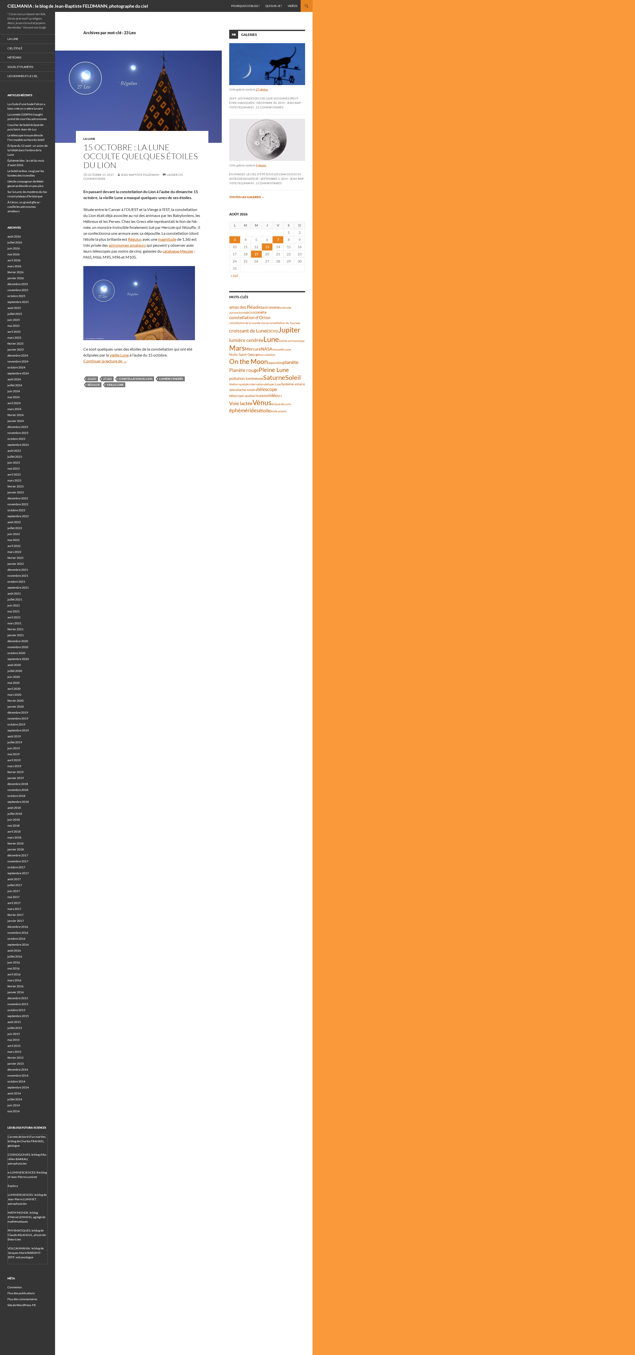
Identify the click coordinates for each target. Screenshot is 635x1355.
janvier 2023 (15, 492)
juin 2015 (13, 1034)
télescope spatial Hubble (248, 395)
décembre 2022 (17, 498)
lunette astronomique (292, 340)
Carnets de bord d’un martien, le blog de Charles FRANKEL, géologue (27, 1141)
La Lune (89, 139)
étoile (265, 410)
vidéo (272, 395)
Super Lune (274, 384)
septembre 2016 (18, 944)
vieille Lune (119, 355)
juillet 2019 (14, 742)
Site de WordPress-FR (21, 1305)
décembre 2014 (17, 1069)
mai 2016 (13, 968)
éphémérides (244, 410)
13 (267, 247)
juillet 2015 (14, 1028)
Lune (271, 339)
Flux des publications (21, 1293)
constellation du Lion (135, 378)
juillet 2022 (14, 528)
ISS (276, 331)
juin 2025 (13, 320)
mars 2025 (14, 337)
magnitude (167, 239)
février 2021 (15, 629)
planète (290, 362)
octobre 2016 (16, 938)
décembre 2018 (17, 784)
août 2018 (14, 808)
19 (256, 254)
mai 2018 (13, 825)
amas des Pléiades (245, 307)
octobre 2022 (16, 510)
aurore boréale (239, 312)
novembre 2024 (17, 361)
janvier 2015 (15, 1063)
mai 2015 (13, 1040)
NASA (266, 349)
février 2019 (15, 772)
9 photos (261, 165)
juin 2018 (13, 819)
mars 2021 (14, 623)
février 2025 (15, 343)
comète (260, 312)
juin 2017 (13, 891)
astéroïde (285, 307)
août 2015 (14, 1022)
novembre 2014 (17, 1075)
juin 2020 (13, 677)
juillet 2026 (14, 242)
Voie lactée (241, 403)
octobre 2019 (16, 724)
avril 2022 (14, 546)
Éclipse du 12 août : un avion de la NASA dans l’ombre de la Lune (27, 150)
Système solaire (293, 384)
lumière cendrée (171, 378)
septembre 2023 (18, 445)
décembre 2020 (17, 641)
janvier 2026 (15, 278)
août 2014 (14, 1093)
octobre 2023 (16, 439)
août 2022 (14, 522)
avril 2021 (14, 617)
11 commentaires (269, 107)
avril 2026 (14, 260)
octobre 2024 (16, 367)
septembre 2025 (18, 302)
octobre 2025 (16, 296)
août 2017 (14, 879)
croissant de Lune (247, 330)
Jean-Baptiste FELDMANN (140, 175)
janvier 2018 (15, 849)
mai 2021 (13, 611)
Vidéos (292, 5)
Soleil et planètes (20, 66)
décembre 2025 (17, 284)
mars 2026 (14, 266)
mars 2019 (14, 766)
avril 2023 (14, 474)
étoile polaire (278, 411)
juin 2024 (13, 391)
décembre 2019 (17, 712)
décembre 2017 (17, 855)
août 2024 (14, 379)
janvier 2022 (15, 564)
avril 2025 (14, 331)
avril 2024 (14, 403)
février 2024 (15, 415)
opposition (275, 363)
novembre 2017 (17, 861)
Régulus (135, 239)
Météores (14, 57)
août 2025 (14, 308)
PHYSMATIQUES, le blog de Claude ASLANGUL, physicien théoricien (27, 1235)
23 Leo (92, 378)
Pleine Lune (274, 369)
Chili (251, 312)
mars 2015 (14, 1052)
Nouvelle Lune (281, 349)
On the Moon (248, 361)
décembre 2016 (17, 927)
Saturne (274, 377)
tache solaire (247, 390)
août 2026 (14, 236)
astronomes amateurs (127, 245)
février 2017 (15, 915)
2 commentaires (269, 183)
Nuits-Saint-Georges (244, 354)
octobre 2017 (16, 867)
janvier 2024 (15, 421)
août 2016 (14, 950)
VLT (280, 395)
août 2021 (14, 593)
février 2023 (15, 486)
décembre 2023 (17, 427)
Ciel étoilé (14, 48)
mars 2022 (14, 552)
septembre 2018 (18, 802)
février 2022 (15, 558)
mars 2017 (14, 909)
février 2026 (15, 272)
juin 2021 (13, 605)
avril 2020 (14, 689)
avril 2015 (14, 1046)
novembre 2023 (17, 433)
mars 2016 (14, 980)
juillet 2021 (14, 599)
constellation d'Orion (249, 317)
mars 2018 (14, 837)
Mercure (253, 349)
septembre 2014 (18, 1087)
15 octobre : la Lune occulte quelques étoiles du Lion (140, 156)
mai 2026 (13, 254)
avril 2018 (14, 831)
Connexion (14, 1287)
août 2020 (14, 665)
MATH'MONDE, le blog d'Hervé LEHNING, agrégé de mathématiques (26, 1217)
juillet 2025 (14, 314)
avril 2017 (14, 903)
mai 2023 (13, 468)
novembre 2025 (17, 290)
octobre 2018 (16, 796)
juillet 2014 (14, 1099)
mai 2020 (13, 683)
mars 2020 (14, 694)
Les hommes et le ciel (22, 76)
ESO (270, 331)
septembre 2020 (18, 659)
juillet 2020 (14, 671)
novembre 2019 (17, 718)
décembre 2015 (17, 998)
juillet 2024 (14, 385)
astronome (271, 307)
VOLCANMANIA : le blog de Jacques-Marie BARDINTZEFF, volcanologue (26, 1252)
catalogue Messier (177, 251)
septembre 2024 (18, 373)
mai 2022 (13, 540)
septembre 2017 (18, 873)
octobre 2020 (16, 653)
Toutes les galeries (246, 197)
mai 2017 (13, 897)
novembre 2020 (17, 647)
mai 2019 (13, 754)
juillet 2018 (14, 813)
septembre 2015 (18, 1016)
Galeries (249, 34)
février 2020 (15, 700)
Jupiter (289, 329)
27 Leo (107, 378)
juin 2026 (13, 248)
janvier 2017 (15, 921)
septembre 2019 (18, 730)
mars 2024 (14, 409)
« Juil (234, 275)
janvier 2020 (15, 706)
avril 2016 (14, 974)
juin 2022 (13, 534)
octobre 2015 (16, 1010)
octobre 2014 (16, 1081)
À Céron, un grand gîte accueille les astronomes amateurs (24, 206)
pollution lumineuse (246, 378)
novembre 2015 (17, 1004)
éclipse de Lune (281, 404)
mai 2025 (13, 326)
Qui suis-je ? (273, 5)
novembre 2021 (17, 575)
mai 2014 (13, 1111)
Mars (237, 348)
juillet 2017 (14, 885)
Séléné (233, 390)
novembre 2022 (17, 504)
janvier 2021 (15, 635)
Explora (13, 1186)
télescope (267, 389)
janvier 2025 (15, 349)
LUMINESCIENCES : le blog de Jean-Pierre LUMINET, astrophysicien (27, 1199)
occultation (267, 355)
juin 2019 (13, 748)
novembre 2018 (17, 790)
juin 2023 (13, 462)
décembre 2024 (17, 355)
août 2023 (14, 450)
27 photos (262, 89)
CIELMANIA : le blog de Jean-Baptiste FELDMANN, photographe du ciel (77, 6)
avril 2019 (14, 760)
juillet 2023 (14, 456)
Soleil (293, 377)
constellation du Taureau (284, 323)
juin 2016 (13, 962)
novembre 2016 (17, 932)
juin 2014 (13, 1105)
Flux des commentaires (22, 1299)
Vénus (262, 402)
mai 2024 (13, 397)
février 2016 (15, 986)
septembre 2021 (18, 587)
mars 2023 (14, 480)
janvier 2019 (15, 778)
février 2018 (15, 843)
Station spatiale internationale (248, 384)
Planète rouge (244, 370)
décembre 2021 (17, 570)
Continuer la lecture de (105, 361)
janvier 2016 (15, 992)
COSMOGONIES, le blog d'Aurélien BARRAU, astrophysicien (27, 1159)
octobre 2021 (16, 581)
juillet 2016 (14, 956)
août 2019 (14, 736)
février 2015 (15, 1057)
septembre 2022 (18, 516)
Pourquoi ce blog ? (245, 5)
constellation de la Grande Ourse (248, 323)
